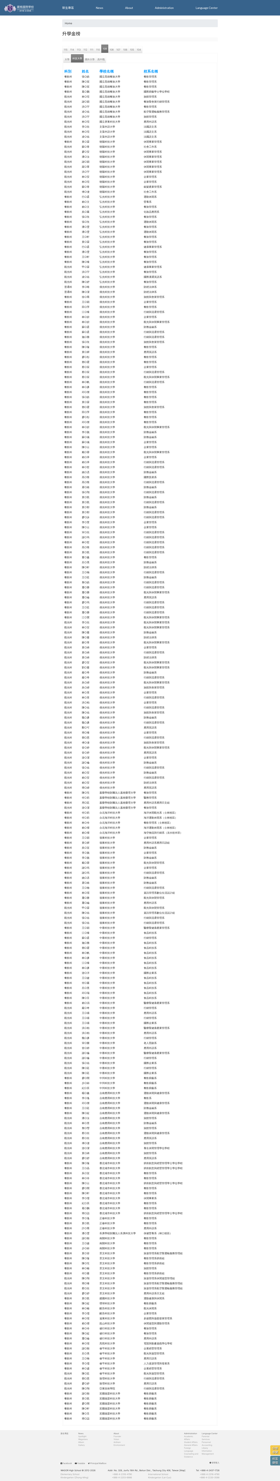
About (129, 8)
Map (182, 1470)
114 (72, 49)
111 (91, 49)
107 (118, 49)
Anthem (117, 1442)
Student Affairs (191, 1442)
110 (98, 49)
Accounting (207, 1445)
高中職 (101, 59)
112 (85, 49)
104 (139, 49)
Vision (116, 1439)
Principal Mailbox (98, 1463)
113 (79, 49)
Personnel (206, 1442)
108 (112, 49)
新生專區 (68, 8)
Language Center (207, 8)
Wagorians (83, 1439)
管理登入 (215, 1462)
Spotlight (82, 1436)
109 (105, 48)
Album (81, 1442)
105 (132, 49)
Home (68, 23)
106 (125, 49)
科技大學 (77, 58)
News (99, 8)
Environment (119, 1445)
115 (65, 49)
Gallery (81, 1445)
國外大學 (90, 59)
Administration (164, 8)
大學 (67, 59)
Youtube (81, 1463)
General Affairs (191, 1445)
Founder (117, 1436)
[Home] (19, 8)
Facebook (67, 1463)
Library (205, 1448)
